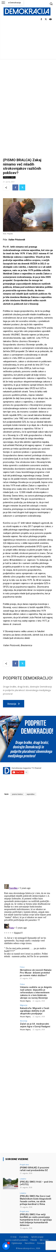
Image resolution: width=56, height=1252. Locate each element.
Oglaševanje (16, 1243)
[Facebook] (41, 19)
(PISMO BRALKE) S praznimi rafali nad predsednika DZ (34, 1169)
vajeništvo (30, 794)
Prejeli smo (9, 177)
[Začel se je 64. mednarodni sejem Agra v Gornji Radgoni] (10, 1025)
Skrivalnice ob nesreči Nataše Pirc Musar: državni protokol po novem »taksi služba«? (36, 973)
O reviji (13, 1237)
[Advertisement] (28, 88)
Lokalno (23, 1179)
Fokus (22, 967)
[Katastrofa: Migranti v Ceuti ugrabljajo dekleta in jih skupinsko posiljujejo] (10, 1009)
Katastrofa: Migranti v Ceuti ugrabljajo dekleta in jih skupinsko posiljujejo (34, 1011)
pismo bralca (17, 794)
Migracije (23, 1005)
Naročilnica (29, 1243)
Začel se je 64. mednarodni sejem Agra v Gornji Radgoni (35, 1025)
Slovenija (23, 1021)
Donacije (41, 1243)
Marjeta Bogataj (25, 1001)
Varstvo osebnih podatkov (16, 1240)
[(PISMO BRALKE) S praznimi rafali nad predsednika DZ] (10, 1169)
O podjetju (23, 1237)
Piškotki (33, 1240)
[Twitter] (45, 19)
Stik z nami (44, 1240)
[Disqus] (28, 840)
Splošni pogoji (37, 1237)
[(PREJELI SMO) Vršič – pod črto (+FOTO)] (10, 1183)
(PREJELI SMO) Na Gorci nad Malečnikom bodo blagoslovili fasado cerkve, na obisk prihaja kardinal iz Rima (35, 1200)
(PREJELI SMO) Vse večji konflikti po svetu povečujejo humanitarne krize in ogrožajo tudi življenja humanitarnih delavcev (36, 1220)
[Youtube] (50, 19)
